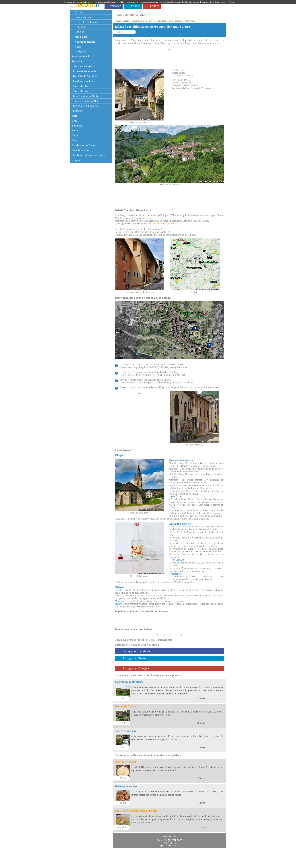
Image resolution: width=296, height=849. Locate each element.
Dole (74, 115)
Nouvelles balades (84, 41)
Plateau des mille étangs (129, 681)
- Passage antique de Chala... (86, 96)
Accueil (78, 12)
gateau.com (174, 840)
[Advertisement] (169, 58)
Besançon (77, 125)
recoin (87, 4)
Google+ (79, 31)
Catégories (80, 51)
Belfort (76, 135)
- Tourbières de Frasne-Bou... (86, 101)
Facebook (80, 26)
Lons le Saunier (80, 150)
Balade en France (84, 17)
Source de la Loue (125, 730)
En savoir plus (220, 2)
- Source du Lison (80, 86)
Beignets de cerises (126, 786)
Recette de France (87, 21)
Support (169, 845)
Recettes (173, 843)
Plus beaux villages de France (88, 155)
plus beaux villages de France (162, 223)
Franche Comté (80, 56)
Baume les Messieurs (127, 706)
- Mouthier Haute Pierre (83, 81)
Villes (77, 46)
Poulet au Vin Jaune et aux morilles (136, 810)
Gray (74, 120)
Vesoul (75, 130)
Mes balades (81, 36)
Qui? (162, 845)
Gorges (76, 160)
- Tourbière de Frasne (82, 66)
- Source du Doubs (81, 91)
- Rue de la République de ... (86, 106)
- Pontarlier (77, 111)
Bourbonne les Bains (83, 145)
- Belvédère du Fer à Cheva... (86, 76)
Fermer (231, 2)
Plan (177, 845)
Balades (165, 843)
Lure (74, 140)
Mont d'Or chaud (125, 761)
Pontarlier (77, 61)
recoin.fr (170, 836)
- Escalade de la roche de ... (85, 71)
